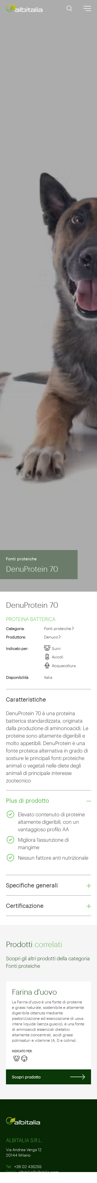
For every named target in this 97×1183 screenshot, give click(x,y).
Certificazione (25, 905)
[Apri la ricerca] (69, 10)
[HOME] (24, 8)
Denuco (51, 636)
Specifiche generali (32, 885)
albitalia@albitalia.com (39, 1172)
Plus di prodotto (27, 800)
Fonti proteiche (21, 558)
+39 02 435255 (28, 1166)
